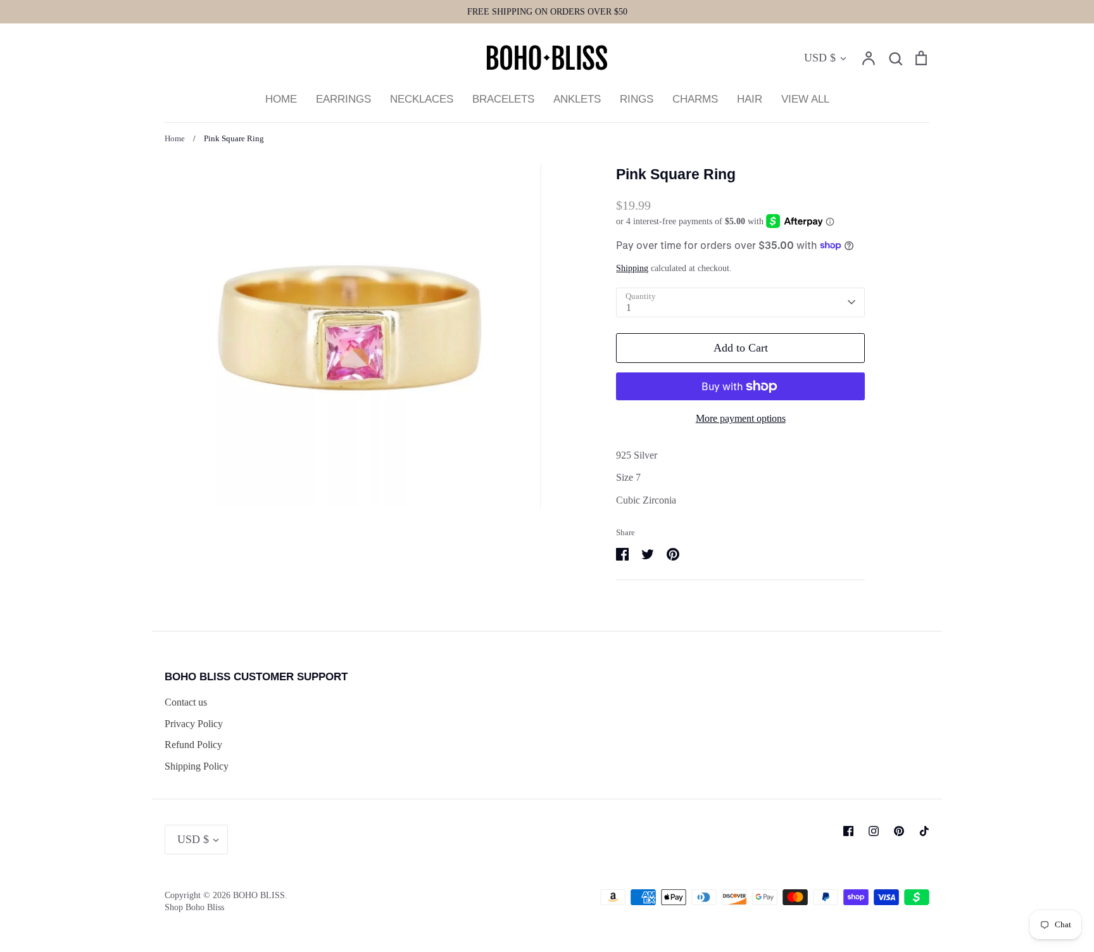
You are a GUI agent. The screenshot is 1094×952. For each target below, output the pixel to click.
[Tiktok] (924, 831)
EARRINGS (343, 99)
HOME (281, 99)
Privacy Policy (194, 723)
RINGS (636, 99)
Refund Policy (193, 744)
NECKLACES (421, 99)
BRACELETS (503, 99)
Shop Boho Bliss (194, 907)
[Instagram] (873, 831)
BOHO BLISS (259, 895)
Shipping (632, 268)
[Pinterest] (899, 831)
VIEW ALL (805, 99)
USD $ (820, 57)
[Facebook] (848, 831)
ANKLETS (577, 99)
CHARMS (695, 99)
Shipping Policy (197, 766)
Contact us (186, 702)
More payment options (741, 418)
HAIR (749, 99)
